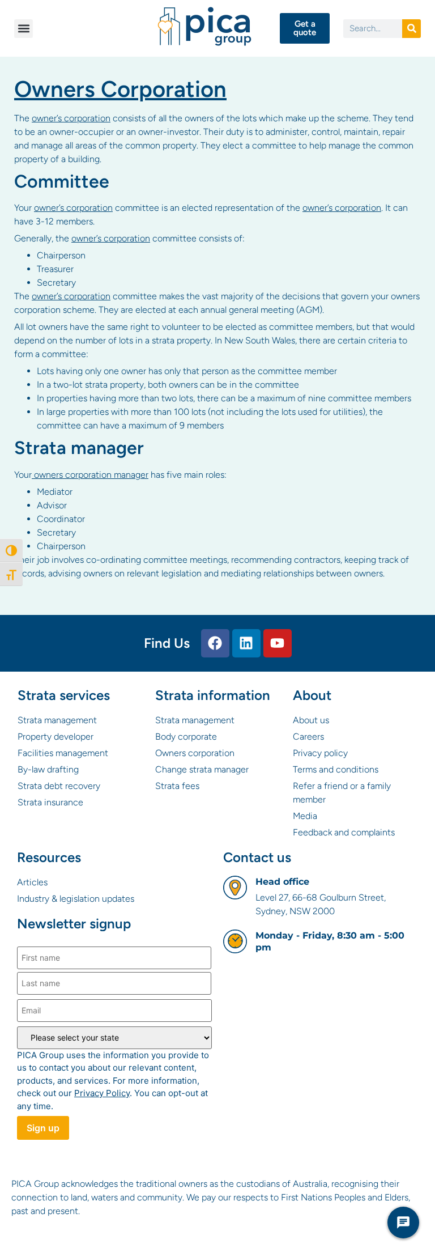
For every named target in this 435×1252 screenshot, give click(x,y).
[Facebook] (215, 643)
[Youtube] (277, 643)
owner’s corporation (71, 118)
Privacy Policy (102, 1093)
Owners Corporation (120, 89)
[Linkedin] (246, 643)
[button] (23, 28)
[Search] (411, 28)
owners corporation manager (90, 474)
